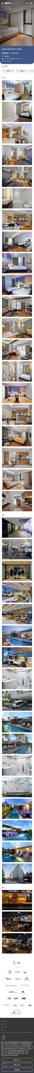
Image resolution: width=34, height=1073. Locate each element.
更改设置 (17, 1069)
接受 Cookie (17, 1060)
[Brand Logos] (10, 972)
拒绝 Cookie (17, 1065)
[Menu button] (2, 3)
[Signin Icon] (31, 3)
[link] (3, 1037)
